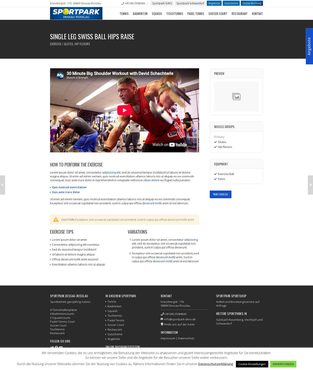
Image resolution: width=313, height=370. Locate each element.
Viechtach (250, 320)
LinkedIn (231, 207)
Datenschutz (186, 338)
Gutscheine (231, 3)
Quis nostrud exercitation (69, 187)
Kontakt (257, 13)
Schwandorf (224, 323)
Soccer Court (217, 13)
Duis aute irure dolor (66, 192)
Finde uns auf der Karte (179, 324)
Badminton (140, 13)
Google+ (224, 207)
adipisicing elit (111, 172)
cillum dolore (151, 180)
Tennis (124, 13)
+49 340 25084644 (135, 3)
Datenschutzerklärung (215, 364)
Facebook (212, 207)
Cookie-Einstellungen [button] (252, 364)
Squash (157, 13)
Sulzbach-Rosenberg (229, 320)
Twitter (218, 207)
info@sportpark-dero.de (180, 319)
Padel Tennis (195, 13)
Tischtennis (174, 13)
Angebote (214, 3)
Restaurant (240, 13)
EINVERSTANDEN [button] (283, 364)
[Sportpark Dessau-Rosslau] (76, 13)
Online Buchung (252, 3)
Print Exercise (220, 194)
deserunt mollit (152, 203)
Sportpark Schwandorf (190, 3)
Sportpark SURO (162, 3)
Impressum (168, 338)
